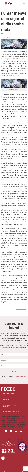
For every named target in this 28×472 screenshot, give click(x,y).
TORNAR (20, 308)
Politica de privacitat (9, 471)
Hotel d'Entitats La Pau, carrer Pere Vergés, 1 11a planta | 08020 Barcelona (12, 405)
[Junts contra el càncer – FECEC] (8, 3)
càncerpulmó (4, 37)
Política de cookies (17, 471)
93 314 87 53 (6, 399)
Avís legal (3, 471)
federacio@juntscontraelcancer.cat (12, 411)
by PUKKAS (24, 471)
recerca (9, 37)
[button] (23, 3)
